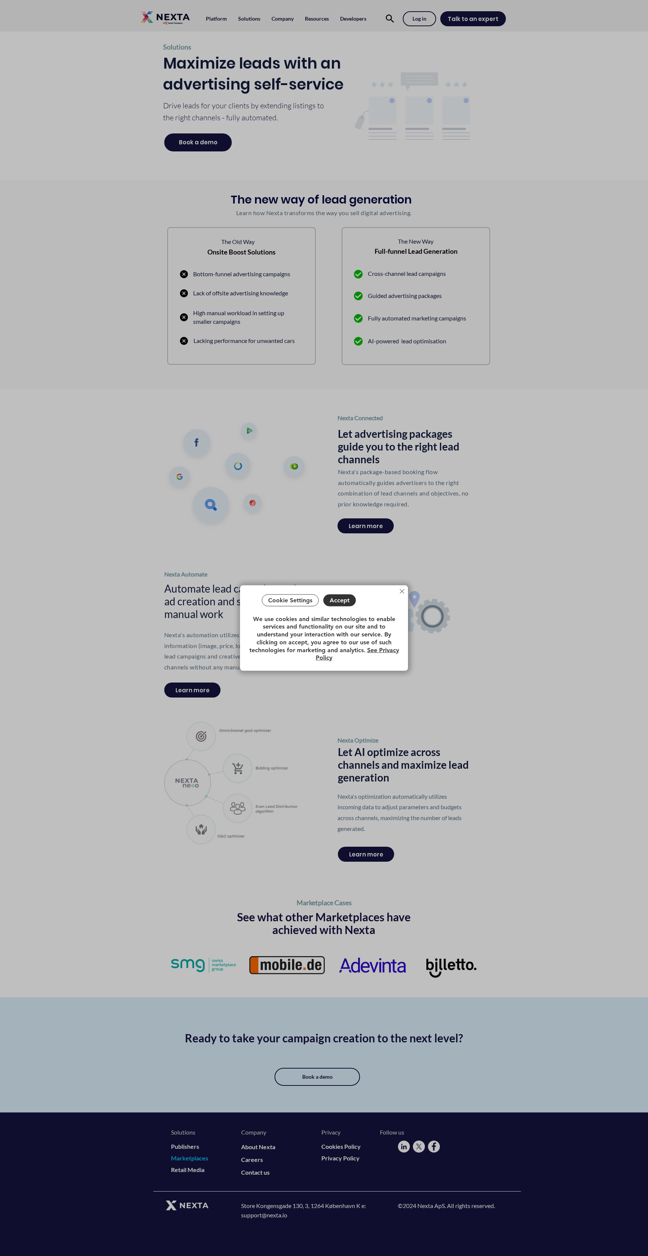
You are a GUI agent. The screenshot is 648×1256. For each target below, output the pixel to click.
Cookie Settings (290, 600)
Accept (340, 600)
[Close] (402, 592)
